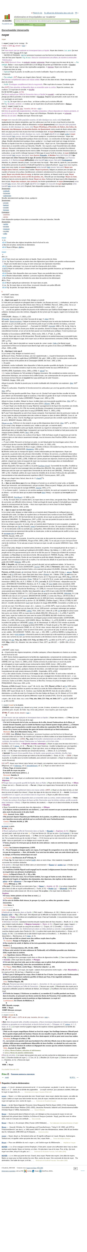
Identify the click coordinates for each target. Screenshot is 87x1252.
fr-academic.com (7, 24)
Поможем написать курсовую (23, 1074)
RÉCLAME (40, 1168)
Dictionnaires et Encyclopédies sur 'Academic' (35, 17)
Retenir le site (37, 13)
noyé (7, 1077)
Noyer (4, 1105)
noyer (4, 1087)
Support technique (31, 1168)
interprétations (39, 24)
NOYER (4, 1147)
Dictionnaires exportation (8, 1171)
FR (76, 13)
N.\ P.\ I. (72, 1077)
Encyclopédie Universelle (23, 24)
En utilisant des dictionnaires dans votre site (58, 13)
